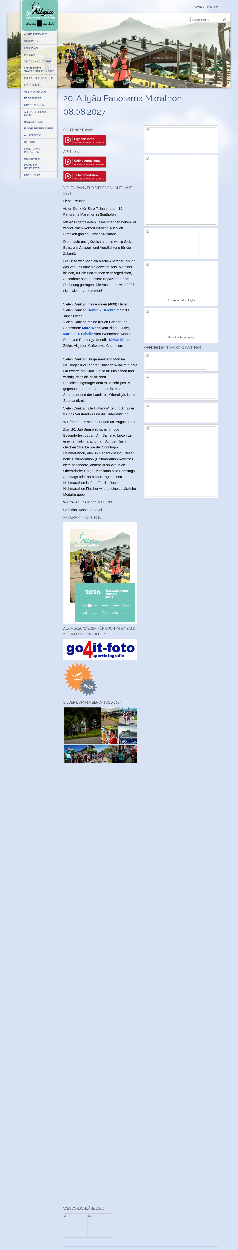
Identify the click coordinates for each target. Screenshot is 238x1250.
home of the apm (206, 6)
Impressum (32, 175)
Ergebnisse (32, 98)
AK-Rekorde (32, 135)
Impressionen (34, 105)
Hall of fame (33, 121)
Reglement (32, 158)
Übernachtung (35, 91)
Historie (30, 142)
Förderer (31, 84)
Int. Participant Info (38, 78)
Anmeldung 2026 (35, 34)
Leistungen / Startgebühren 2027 (39, 70)
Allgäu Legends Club (36, 113)
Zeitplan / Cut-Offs (38, 61)
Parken (29, 54)
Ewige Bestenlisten (38, 128)
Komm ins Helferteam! (33, 167)
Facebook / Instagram (32, 150)
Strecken (31, 41)
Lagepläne (32, 47)
